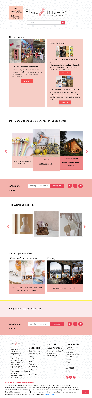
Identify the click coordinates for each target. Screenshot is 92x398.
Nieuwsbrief (33, 367)
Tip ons (31, 372)
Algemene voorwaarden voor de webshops (73, 355)
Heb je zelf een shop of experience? (55, 352)
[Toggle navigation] (20, 22)
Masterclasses (52, 356)
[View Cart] (85, 392)
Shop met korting (35, 353)
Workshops (33, 369)
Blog (30, 356)
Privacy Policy (49, 394)
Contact (68, 371)
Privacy (68, 362)
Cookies (68, 359)
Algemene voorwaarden (70, 349)
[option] (23, 150)
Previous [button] (5, 149)
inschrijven (57, 186)
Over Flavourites (34, 351)
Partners (31, 364)
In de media (33, 374)
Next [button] (86, 149)
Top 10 (31, 361)
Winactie (32, 359)
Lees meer (26, 81)
